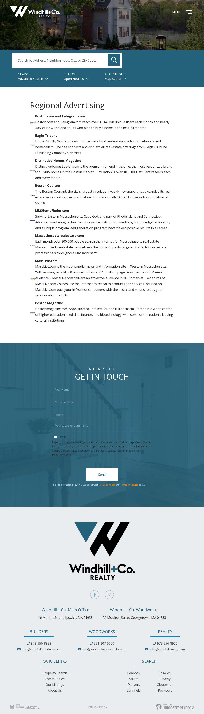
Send (102, 474)
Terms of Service (129, 484)
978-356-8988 (41, 643)
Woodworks (102, 631)
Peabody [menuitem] (133, 673)
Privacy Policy (81, 455)
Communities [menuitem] (55, 679)
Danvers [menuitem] (134, 684)
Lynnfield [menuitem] (134, 690)
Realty (165, 631)
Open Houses (74, 79)
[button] (114, 60)
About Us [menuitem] (55, 690)
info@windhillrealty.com (167, 649)
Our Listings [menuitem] (55, 684)
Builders (39, 631)
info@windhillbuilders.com (41, 649)
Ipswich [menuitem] (165, 673)
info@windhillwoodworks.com (104, 649)
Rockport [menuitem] (165, 690)
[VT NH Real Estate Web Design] (175, 707)
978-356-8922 (167, 643)
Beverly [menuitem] (165, 679)
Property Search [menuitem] (55, 673)
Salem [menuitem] (133, 679)
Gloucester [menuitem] (165, 684)
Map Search (113, 79)
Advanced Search (30, 79)
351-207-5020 (104, 643)
